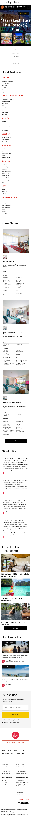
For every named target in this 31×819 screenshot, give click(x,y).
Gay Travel (4, 780)
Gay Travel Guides (20, 766)
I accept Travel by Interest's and (13, 721)
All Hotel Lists (5, 764)
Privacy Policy (15, 722)
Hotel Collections (15, 60)
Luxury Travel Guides (21, 771)
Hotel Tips (16, 56)
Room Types (15, 53)
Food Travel (4, 782)
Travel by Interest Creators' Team (15, 661)
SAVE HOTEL (24, 13)
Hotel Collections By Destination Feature (20, 785)
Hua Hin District (12, 7)
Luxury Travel (5, 784)
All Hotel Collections (20, 780)
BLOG (15, 750)
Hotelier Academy (20, 792)
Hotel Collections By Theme (22, 782)
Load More (16, 441)
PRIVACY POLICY (20, 753)
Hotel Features (15, 50)
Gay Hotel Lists (5, 766)
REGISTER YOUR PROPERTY (15, 742)
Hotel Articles (15, 63)
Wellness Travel (5, 787)
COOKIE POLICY (6, 756)
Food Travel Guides (20, 769)
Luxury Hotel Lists (6, 771)
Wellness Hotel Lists (6, 773)
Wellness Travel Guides (21, 773)
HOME (3, 750)
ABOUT (9, 750)
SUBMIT (15, 715)
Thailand (7, 7)
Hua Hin (19, 7)
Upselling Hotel (19, 794)
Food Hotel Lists (5, 769)
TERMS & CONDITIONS (7, 753)
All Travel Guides (20, 764)
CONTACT (22, 750)
